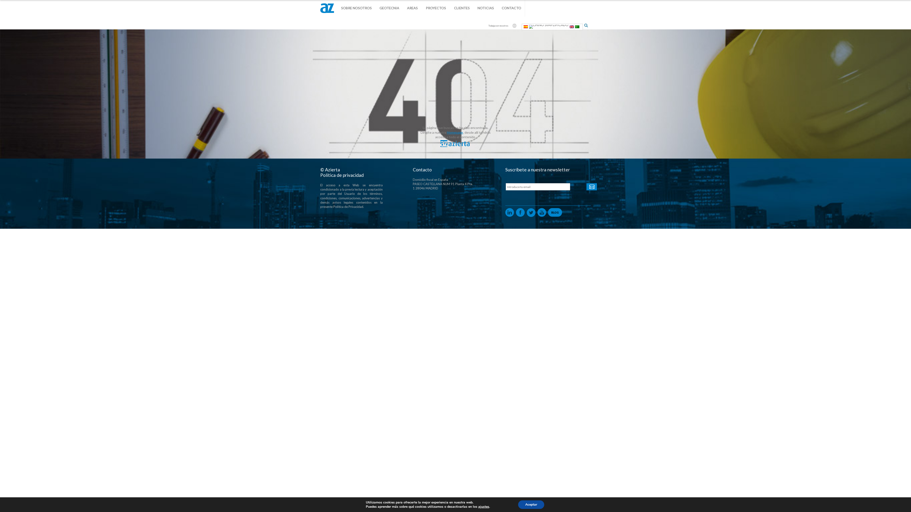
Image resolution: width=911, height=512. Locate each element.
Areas (412, 8)
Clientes (462, 8)
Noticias (486, 8)
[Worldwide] (514, 26)
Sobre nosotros (356, 8)
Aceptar (531, 504)
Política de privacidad (342, 175)
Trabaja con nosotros (498, 25)
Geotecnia (389, 8)
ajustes (483, 507)
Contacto (511, 8)
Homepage (455, 132)
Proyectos (436, 8)
